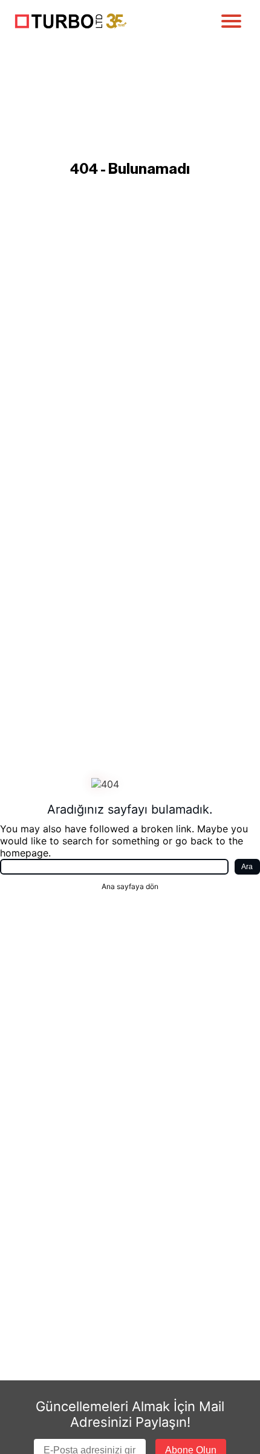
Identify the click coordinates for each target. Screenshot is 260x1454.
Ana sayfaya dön (130, 886)
